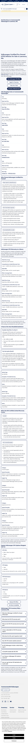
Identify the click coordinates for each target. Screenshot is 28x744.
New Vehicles (3, 709)
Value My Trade (21, 711)
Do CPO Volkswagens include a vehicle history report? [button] (12, 646)
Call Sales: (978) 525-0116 (14, 88)
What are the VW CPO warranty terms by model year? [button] (13, 624)
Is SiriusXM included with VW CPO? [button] (10, 651)
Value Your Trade (14, 85)
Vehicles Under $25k (5, 717)
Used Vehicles (4, 711)
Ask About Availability (14, 605)
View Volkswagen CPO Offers (14, 79)
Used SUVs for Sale (5, 715)
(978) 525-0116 (4, 74)
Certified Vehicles (4, 713)
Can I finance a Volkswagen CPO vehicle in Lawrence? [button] (11, 657)
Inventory (4, 707)
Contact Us (4, 173)
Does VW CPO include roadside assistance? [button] (11, 640)
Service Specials (13, 711)
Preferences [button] (10, 731)
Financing (21, 707)
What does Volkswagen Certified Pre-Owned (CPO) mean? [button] (12, 613)
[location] (27, 0)
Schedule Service (5, 157)
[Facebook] (2, 701)
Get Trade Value (5, 141)
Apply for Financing (14, 82)
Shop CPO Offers (6, 109)
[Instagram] (5, 701)
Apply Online (5, 125)
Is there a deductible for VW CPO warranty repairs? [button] (11, 630)
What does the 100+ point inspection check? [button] (12, 636)
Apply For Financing (22, 709)
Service (12, 707)
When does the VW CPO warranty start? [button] (11, 619)
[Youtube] (10, 701)
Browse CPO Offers (14, 602)
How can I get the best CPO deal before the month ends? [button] (12, 663)
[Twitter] (8, 701)
